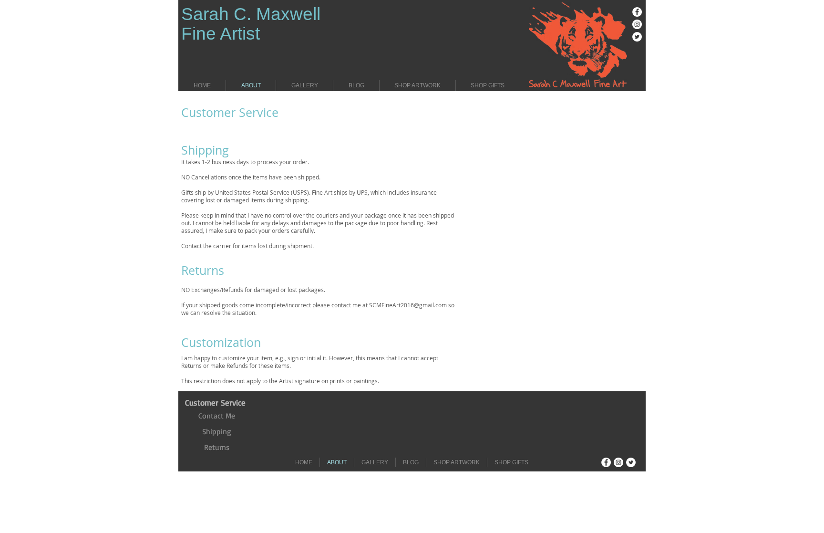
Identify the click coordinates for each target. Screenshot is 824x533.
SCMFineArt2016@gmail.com (408, 305)
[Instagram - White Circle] (637, 24)
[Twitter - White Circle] (637, 37)
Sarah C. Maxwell (250, 14)
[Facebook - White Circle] (637, 12)
